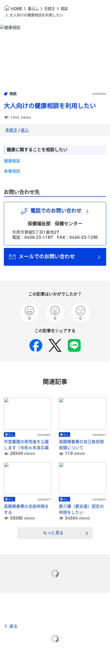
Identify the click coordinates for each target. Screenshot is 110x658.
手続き (49, 8)
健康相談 (12, 161)
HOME (16, 8)
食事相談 (12, 171)
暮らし (33, 8)
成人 (25, 130)
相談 (64, 8)
